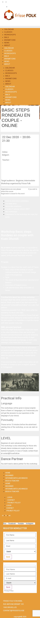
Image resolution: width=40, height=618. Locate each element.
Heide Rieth (15, 160)
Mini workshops (11, 212)
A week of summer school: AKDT (17, 209)
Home (7, 473)
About (7, 45)
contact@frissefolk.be (13, 611)
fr (4, 2)
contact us (24, 189)
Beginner (9, 475)
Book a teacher (12, 481)
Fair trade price (11, 204)
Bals (6, 37)
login (9, 497)
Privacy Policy (13, 503)
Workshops (10, 35)
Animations (10, 40)
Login (4, 7)
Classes (8, 32)
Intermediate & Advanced (16, 478)
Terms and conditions (13, 206)
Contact (10, 7)
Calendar (9, 29)
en (8, 2)
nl (1, 2)
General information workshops (17, 201)
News (6, 43)
